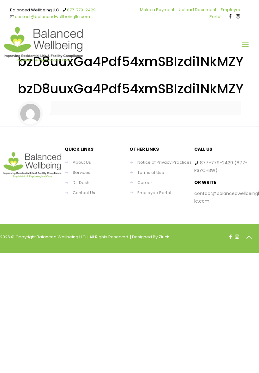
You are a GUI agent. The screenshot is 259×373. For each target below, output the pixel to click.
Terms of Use (150, 172)
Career (144, 183)
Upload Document (197, 10)
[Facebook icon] (230, 16)
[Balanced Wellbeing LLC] (43, 44)
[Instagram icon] (238, 16)
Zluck (164, 237)
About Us (82, 162)
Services (81, 172)
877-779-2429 (81, 10)
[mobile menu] (245, 44)
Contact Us (84, 193)
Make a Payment (157, 10)
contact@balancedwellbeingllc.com (52, 17)
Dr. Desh (81, 183)
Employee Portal (154, 193)
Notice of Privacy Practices (164, 162)
